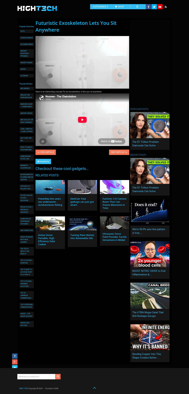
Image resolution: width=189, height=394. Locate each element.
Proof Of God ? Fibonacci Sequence (26, 209)
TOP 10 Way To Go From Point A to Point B (26, 272)
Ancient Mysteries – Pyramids (25, 53)
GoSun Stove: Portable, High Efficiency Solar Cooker (46, 239)
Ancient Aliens (26, 62)
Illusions (24, 76)
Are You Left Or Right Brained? (26, 121)
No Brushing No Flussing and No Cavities (26, 177)
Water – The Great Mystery (26, 315)
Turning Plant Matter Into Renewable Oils (82, 236)
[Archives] (137, 6)
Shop (121, 6)
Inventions (44, 161)
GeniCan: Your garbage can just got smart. (82, 201)
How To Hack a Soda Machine (26, 148)
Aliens (22, 69)
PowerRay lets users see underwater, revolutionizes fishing (50, 201)
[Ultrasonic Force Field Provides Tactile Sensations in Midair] (114, 223)
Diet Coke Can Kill (25, 139)
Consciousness (26, 38)
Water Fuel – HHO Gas (25, 324)
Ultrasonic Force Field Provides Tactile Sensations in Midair (114, 236)
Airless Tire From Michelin (26, 96)
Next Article (118, 152)
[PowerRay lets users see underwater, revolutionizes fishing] (50, 187)
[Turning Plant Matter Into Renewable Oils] (82, 224)
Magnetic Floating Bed (25, 166)
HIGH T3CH (23, 388)
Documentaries (26, 44)
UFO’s (22, 31)
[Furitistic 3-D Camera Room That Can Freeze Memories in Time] (114, 187)
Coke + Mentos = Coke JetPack (26, 130)
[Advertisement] (149, 64)
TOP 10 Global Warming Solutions (26, 283)
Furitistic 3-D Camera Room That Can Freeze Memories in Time (114, 203)
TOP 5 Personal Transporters (26, 306)
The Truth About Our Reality (24, 251)
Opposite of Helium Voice (25, 187)
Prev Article (47, 152)
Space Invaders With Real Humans (26, 239)
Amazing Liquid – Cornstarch (26, 105)
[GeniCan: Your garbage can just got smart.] (82, 187)
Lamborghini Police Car (25, 157)
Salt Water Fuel (26, 230)
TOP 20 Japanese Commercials (25, 295)
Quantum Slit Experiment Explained (25, 221)
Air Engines (24, 88)
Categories (99, 6)
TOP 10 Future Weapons (26, 261)
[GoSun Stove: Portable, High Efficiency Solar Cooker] (50, 224)
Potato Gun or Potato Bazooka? (26, 197)
